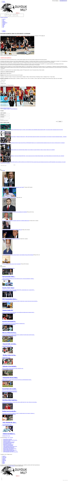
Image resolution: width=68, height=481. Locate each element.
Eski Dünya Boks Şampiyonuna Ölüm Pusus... (9, 391)
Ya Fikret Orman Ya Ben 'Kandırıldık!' (15, 263)
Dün (8, 437)
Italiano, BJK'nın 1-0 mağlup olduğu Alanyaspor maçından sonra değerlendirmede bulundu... (17, 379)
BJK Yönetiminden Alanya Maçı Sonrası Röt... (10, 451)
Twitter (4, 17)
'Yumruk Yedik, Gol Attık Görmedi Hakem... (9, 335)
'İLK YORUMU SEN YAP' (63, 0)
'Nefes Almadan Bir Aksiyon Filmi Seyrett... (10, 446)
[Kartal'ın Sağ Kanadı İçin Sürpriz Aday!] (7, 319)
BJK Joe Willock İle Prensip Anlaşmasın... (9, 324)
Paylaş (1, 107)
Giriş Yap (3, 2)
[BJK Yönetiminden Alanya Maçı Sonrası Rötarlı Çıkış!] (7, 296)
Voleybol (3, 23)
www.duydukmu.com (13, 108)
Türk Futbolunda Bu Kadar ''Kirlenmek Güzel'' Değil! (15, 187)
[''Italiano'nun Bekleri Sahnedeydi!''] (7, 431)
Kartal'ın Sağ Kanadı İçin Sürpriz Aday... (8, 313)
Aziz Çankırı (4, 254)
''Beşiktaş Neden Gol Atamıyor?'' (7, 346)
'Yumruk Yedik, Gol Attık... (9, 344)
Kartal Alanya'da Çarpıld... (9, 388)
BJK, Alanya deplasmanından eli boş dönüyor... (9, 390)
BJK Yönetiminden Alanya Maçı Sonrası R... (9, 290)
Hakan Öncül (4, 187)
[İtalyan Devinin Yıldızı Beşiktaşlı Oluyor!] (7, 274)
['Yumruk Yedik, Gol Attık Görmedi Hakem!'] (7, 341)
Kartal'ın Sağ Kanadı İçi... (9, 321)
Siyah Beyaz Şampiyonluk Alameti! (9, 441)
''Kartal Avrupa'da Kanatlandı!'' (8, 445)
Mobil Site (4, 459)
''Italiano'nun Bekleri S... (8, 433)
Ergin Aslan (4, 197)
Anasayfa (3, 19)
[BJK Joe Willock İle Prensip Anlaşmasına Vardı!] (7, 330)
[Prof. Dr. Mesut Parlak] (7, 219)
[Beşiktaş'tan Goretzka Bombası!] (7, 409)
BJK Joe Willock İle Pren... (9, 332)
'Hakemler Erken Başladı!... (9, 366)
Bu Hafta (11, 437)
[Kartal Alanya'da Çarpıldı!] (7, 386)
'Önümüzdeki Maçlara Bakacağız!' (7, 369)
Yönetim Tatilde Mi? (7, 310)
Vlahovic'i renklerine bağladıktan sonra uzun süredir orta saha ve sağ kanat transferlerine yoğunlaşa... (18, 278)
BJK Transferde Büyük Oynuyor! (8, 442)
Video (3, 26)
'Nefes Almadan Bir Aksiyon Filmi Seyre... (9, 414)
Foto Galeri (4, 457)
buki (67, 480)
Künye (3, 461)
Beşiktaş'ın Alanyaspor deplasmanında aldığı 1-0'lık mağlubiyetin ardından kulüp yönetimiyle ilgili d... (18, 312)
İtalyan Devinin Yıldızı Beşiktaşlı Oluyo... (9, 448)
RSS (7, 17)
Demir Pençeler (4, 22)
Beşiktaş (8, 108)
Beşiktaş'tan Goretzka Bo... (9, 411)
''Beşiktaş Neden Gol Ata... (9, 355)
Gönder (60, 121)
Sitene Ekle (4, 460)
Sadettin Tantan (4, 238)
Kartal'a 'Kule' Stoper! (5, 279)
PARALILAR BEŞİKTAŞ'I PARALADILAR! (14, 229)
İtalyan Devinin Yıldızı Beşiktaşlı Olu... (8, 268)
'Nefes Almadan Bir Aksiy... (9, 422)
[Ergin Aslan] (9, 196)
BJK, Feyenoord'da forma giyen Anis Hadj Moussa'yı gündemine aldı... (13, 323)
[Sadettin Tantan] (10, 237)
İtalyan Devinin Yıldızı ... (8, 276)
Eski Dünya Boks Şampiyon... (9, 400)
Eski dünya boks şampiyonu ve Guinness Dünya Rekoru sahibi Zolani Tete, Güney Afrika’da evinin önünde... (19, 402)
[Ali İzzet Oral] (6, 228)
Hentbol (3, 24)
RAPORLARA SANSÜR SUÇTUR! (13, 238)
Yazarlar (3, 458)
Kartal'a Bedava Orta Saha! (7, 439)
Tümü (4, 170)
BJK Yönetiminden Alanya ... (9, 299)
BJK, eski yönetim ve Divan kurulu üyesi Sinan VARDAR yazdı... (12, 368)
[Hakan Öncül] (8, 186)
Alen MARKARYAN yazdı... (7, 424)
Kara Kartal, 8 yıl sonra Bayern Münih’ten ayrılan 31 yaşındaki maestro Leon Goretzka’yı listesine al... (18, 413)
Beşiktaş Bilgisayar (12, 465)
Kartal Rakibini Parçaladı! (7, 443)
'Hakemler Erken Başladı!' (6, 358)
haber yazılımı (64, 480)
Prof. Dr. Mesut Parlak (5, 220)
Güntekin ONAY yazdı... (6, 357)
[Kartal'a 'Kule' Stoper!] (7, 285)
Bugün (6, 437)
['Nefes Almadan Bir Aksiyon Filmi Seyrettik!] (7, 420)
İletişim (3, 463)
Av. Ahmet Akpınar (5, 263)
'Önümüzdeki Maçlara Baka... (10, 377)
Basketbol (4, 21)
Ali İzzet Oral (4, 229)
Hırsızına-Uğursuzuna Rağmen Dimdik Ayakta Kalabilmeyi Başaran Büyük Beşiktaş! (19, 254)
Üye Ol (3, 1)
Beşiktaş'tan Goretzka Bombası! (8, 444)
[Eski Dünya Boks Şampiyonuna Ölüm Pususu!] (7, 397)
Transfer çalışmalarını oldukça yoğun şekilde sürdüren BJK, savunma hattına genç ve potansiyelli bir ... (18, 289)
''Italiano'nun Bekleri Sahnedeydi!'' (7, 425)
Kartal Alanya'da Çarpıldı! (6, 380)
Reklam (3, 462)
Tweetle (3, 107)
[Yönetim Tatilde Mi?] (7, 308)
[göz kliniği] (12, 16)
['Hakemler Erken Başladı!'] (7, 364)
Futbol (3, 20)
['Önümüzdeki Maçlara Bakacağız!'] (7, 375)
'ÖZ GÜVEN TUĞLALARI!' (11, 197)
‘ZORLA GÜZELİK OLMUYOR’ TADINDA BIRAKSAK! (19, 220)
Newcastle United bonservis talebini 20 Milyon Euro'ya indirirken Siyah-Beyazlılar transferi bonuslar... (18, 334)
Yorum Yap (9, 107)
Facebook (1, 17)
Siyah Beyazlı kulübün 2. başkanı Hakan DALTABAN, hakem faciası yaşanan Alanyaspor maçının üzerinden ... (20, 301)
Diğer (3, 25)
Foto (3, 27)
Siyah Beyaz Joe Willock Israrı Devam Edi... (10, 440)
